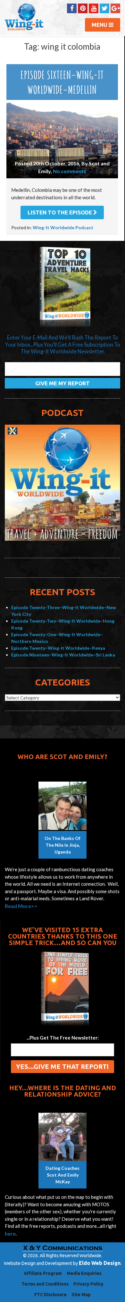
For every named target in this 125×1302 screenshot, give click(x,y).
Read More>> (21, 906)
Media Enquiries (84, 1273)
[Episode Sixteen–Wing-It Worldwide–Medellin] (62, 139)
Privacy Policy (88, 1284)
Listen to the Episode (60, 212)
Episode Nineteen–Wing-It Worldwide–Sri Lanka (63, 654)
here (10, 1233)
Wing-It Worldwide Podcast (63, 227)
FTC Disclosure (50, 1294)
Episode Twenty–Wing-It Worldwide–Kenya (58, 648)
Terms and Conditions (45, 1284)
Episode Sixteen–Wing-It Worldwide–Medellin (62, 82)
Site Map (81, 1294)
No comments (69, 171)
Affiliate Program (43, 1273)
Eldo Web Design (100, 1263)
